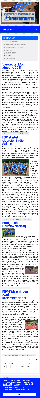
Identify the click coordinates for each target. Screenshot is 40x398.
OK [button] (19, 394)
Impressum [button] (25, 389)
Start (5, 363)
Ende (28, 367)
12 (12, 367)
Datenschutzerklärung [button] (11, 389)
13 (16, 367)
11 (8, 367)
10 (4, 367)
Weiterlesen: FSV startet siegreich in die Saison (17, 219)
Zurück (11, 363)
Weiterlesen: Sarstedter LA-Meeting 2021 (16, 134)
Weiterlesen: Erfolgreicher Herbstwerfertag (16, 288)
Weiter (22, 367)
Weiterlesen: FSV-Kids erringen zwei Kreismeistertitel (19, 355)
